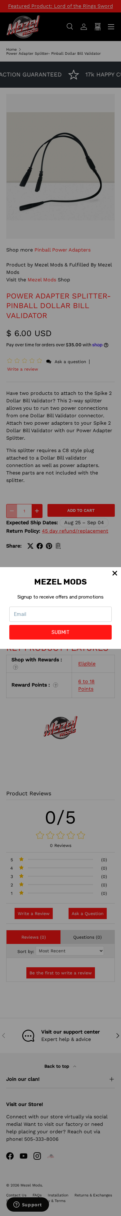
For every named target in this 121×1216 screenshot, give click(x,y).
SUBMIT (60, 632)
